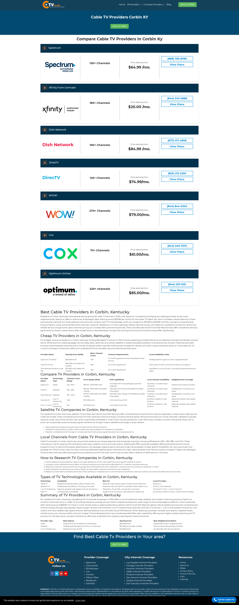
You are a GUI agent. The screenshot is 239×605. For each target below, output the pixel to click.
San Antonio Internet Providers (141, 577)
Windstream (92, 568)
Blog (169, 4)
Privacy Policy (186, 571)
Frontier (90, 574)
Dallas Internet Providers (138, 571)
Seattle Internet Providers (139, 580)
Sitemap (184, 579)
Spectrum (91, 562)
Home (122, 4)
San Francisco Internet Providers (142, 583)
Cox (88, 571)
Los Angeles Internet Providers (141, 562)
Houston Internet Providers (140, 568)
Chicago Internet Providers (139, 565)
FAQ (182, 576)
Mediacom (91, 580)
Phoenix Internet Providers (139, 574)
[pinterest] (61, 573)
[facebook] (52, 573)
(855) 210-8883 (187, 4)
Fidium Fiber (92, 577)
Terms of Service (187, 573)
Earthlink (90, 583)
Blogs (182, 568)
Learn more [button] (80, 600)
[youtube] (66, 573)
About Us (184, 565)
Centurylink (92, 565)
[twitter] (57, 573)
